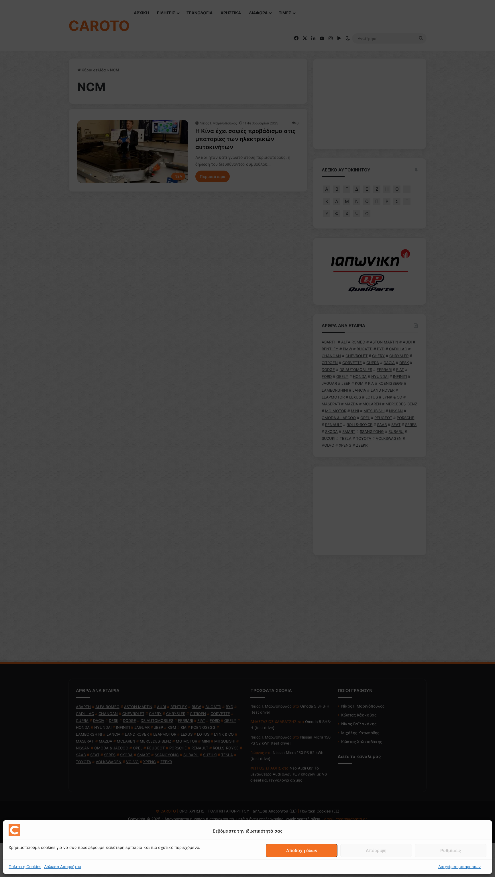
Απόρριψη (376, 850)
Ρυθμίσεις (450, 850)
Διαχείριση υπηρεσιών (459, 866)
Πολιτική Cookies (25, 866)
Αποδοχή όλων (301, 850)
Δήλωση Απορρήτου (62, 866)
